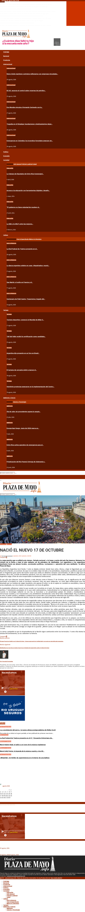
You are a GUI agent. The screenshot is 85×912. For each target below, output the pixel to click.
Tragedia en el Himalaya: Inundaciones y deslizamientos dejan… (30, 124)
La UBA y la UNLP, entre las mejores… (20, 224)
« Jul (1, 801)
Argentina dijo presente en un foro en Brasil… (23, 353)
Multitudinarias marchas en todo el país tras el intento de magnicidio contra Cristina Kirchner (24, 647)
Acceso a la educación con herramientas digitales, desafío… (28, 190)
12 (4, 793)
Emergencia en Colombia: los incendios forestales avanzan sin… (30, 141)
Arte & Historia (11, 243)
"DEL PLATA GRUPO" (56, 878)
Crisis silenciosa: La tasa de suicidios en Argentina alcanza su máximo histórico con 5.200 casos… (26, 18)
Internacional (7, 64)
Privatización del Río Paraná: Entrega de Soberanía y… (26, 462)
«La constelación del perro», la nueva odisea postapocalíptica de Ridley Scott (28, 730)
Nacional (6, 56)
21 (7, 795)
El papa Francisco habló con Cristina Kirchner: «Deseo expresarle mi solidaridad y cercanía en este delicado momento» (31, 641)
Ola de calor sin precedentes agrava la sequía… (24, 412)
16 (11, 793)
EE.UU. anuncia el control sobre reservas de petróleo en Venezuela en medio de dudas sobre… (25, 13)
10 (1, 793)
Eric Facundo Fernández (7, 556)
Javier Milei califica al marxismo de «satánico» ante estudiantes (17, 23)
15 (9, 793)
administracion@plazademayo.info (16, 876)
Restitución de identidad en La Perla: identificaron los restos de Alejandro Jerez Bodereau (24, 6)
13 (6, 793)
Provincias (6, 60)
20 (6, 795)
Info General (11, 894)
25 (2, 797)
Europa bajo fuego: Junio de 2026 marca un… (23, 428)
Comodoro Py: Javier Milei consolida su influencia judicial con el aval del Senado (21, 20)
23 (11, 795)
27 (6, 797)
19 (4, 795)
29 (9, 797)
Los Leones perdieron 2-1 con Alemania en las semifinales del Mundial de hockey (21, 16)
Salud (8, 897)
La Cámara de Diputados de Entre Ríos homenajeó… (25, 174)
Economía (6, 156)
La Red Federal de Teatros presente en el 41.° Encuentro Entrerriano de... (26, 738)
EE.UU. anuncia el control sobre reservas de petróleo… (26, 91)
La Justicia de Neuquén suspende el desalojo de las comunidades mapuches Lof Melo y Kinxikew (25, 25)
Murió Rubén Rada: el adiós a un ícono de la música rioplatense (23, 745)
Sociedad (6, 160)
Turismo (5, 310)
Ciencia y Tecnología (13, 910)
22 (9, 795)
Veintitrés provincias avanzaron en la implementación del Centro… (30, 387)
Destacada (3, 544)
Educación (10, 168)
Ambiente (10, 406)
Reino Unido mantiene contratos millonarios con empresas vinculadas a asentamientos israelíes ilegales (27, 11)
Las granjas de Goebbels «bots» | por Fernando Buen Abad (15, 9)
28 (8, 797)
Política (5, 152)
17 (0, 795)
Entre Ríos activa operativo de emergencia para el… (25, 445)
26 (4, 797)
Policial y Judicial (12, 895)
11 (2, 793)
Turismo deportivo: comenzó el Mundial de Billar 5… (25, 320)
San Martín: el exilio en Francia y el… (20, 282)
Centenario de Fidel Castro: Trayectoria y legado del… (26, 299)
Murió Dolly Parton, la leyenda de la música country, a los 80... (22, 751)
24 (1, 797)
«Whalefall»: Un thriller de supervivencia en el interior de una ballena (24, 758)
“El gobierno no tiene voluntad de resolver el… (23, 207)
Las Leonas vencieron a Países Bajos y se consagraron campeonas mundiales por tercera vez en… (26, 4)
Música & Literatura (5, 741)
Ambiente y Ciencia (9, 398)
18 (2, 795)
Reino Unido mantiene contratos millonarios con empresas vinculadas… (32, 74)
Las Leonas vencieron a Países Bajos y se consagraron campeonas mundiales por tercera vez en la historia (36, 808)
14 (7, 793)
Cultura (5, 235)
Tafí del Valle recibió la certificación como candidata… (26, 336)
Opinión (9, 544)
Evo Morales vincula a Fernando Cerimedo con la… (25, 107)
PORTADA (6, 52)
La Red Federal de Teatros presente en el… (22, 249)
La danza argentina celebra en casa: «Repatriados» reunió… (28, 266)
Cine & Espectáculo (5, 727)
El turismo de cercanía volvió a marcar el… (22, 370)
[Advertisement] (42, 772)
